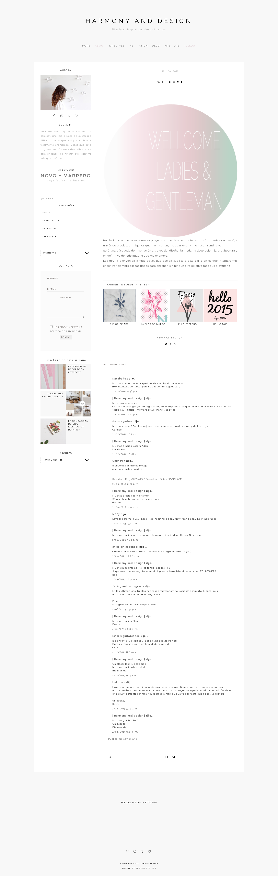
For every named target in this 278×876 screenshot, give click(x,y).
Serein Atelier (146, 868)
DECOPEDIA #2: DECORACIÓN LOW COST (77, 369)
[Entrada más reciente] (110, 757)
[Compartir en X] (167, 344)
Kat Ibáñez (120, 378)
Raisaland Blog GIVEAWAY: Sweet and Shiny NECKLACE (147, 479)
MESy (116, 514)
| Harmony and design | (129, 398)
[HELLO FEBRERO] (186, 305)
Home (86, 45)
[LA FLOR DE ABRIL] (119, 305)
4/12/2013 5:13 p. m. (125, 708)
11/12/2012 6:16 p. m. (125, 414)
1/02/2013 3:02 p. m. (125, 539)
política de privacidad (65, 331)
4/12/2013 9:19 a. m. (124, 675)
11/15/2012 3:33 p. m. (125, 507)
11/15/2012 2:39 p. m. (125, 483)
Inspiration (138, 45)
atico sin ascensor (125, 546)
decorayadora (122, 421)
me (180, 338)
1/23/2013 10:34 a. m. (125, 579)
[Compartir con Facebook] (171, 344)
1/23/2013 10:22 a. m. (126, 556)
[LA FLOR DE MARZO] (153, 305)
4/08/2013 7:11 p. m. (125, 629)
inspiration (51, 220)
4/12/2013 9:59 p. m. (125, 731)
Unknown (119, 461)
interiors (50, 228)
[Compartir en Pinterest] (176, 344)
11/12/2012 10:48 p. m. (126, 454)
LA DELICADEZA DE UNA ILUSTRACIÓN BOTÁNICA (78, 425)
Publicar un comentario (122, 738)
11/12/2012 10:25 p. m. (126, 434)
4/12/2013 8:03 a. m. (125, 652)
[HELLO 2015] (220, 305)
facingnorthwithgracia (128, 586)
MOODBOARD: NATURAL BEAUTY (52, 395)
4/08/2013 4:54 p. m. (125, 609)
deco (46, 212)
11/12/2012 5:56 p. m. (125, 391)
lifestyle (50, 236)
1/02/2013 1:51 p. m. (125, 523)
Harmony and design (139, 20)
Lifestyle (117, 45)
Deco (156, 45)
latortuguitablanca (126, 636)
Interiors (172, 45)
